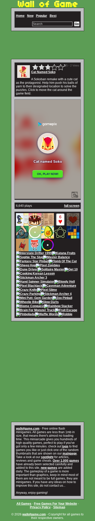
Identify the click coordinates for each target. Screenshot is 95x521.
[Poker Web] (73, 224)
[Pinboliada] (25, 315)
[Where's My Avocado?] (47, 237)
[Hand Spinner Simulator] (35, 282)
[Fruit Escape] (66, 310)
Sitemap (59, 507)
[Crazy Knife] (26, 290)
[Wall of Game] (47, 6)
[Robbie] (65, 315)
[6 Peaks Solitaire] (60, 224)
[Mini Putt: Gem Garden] (34, 298)
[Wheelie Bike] (27, 302)
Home (20, 16)
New (30, 16)
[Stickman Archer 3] (31, 278)
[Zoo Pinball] (62, 298)
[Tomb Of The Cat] (63, 262)
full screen (71, 206)
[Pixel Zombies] (48, 266)
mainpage (70, 453)
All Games (23, 503)
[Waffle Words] (46, 315)
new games (49, 468)
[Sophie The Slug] (29, 257)
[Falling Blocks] (73, 237)
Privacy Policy (40, 507)
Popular (41, 16)
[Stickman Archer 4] (56, 294)
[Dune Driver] (26, 270)
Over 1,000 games (66, 460)
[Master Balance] (56, 257)
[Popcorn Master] (35, 249)
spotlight (47, 457)
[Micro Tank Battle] (22, 249)
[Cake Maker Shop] (35, 224)
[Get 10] (71, 270)
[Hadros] (60, 237)
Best (53, 16)
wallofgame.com (28, 428)
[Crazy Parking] (28, 294)
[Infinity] (35, 237)
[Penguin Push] (22, 224)
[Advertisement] (47, 45)
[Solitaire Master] (50, 270)
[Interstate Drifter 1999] (34, 253)
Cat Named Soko (43, 72)
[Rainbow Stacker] (58, 306)
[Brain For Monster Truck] (35, 310)
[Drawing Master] (47, 224)
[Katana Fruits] (63, 253)
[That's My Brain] (22, 237)
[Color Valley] (47, 249)
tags (65, 446)
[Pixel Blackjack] (29, 286)
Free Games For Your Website (55, 503)
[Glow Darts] (49, 302)
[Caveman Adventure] (59, 286)
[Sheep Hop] (26, 266)
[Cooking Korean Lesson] (35, 274)
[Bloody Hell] (64, 282)
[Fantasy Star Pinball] (32, 262)
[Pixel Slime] (47, 290)
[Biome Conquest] (30, 306)
